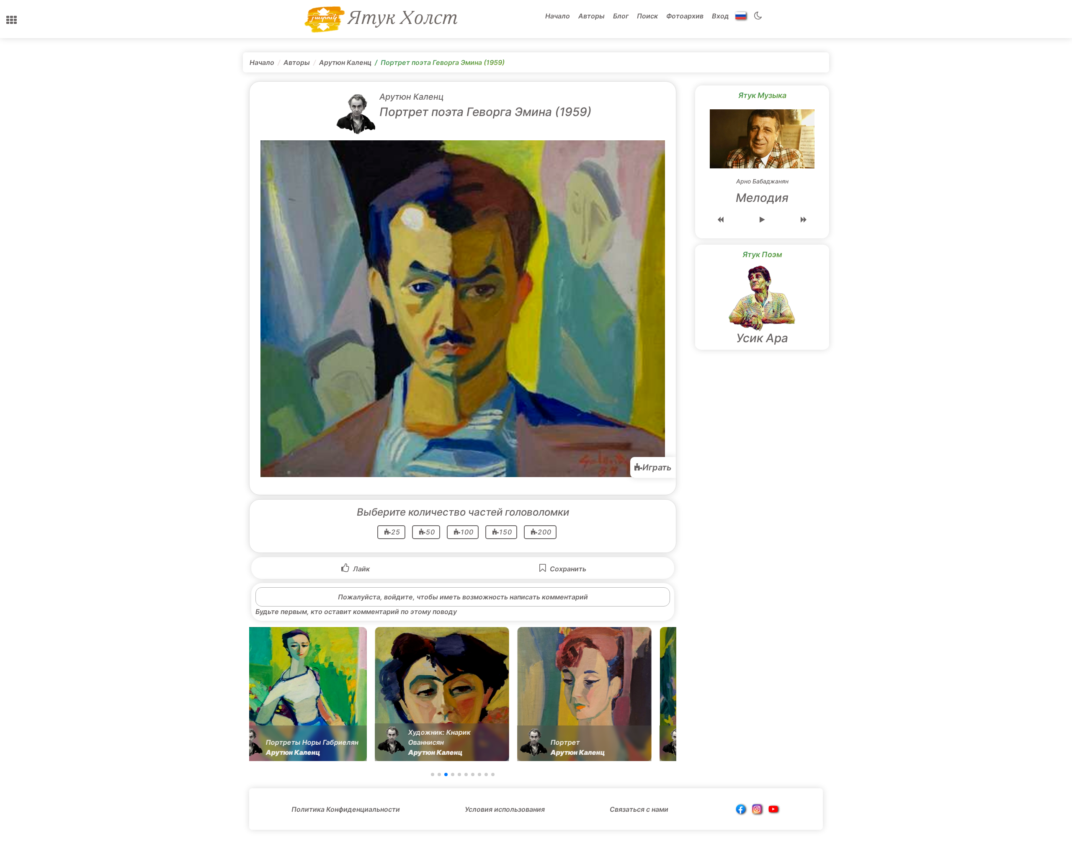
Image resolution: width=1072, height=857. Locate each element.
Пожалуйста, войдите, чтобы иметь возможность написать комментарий (463, 597)
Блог (621, 16)
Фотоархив (685, 16)
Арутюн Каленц (345, 62)
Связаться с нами (639, 809)
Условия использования (505, 809)
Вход (720, 16)
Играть (657, 467)
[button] (11, 20)
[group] (312, 694)
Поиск (647, 16)
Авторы (591, 16)
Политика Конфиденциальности (345, 809)
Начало (557, 16)
